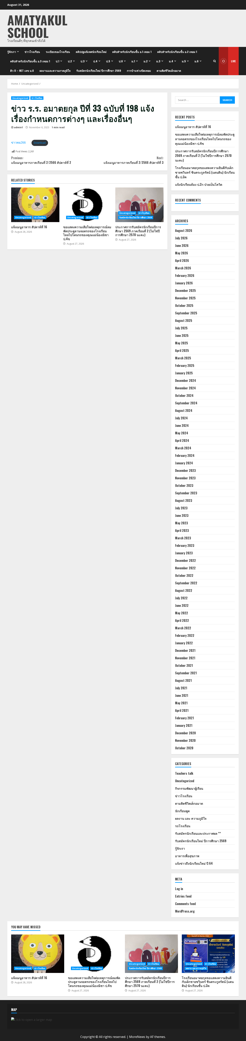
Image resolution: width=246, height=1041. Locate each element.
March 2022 (183, 628)
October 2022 (184, 575)
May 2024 (181, 433)
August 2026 (183, 230)
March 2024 (183, 448)
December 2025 (185, 290)
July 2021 (181, 688)
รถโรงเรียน (182, 826)
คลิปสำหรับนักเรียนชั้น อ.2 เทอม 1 (177, 52)
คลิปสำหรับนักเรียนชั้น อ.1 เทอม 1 (131, 52)
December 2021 (185, 650)
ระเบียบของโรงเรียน (58, 52)
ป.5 (108, 61)
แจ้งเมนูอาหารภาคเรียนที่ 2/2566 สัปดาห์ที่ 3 (133, 160)
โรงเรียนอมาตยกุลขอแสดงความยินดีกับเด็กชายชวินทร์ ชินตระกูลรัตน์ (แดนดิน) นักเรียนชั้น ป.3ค (205, 172)
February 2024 (184, 455)
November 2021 (185, 658)
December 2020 (185, 733)
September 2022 (186, 583)
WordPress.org (185, 911)
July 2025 (181, 328)
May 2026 (181, 253)
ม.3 (158, 61)
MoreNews (137, 1037)
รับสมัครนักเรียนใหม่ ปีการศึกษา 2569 (98, 70)
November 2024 (185, 388)
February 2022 (184, 635)
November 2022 (185, 568)
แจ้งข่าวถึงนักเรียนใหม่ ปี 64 (194, 863)
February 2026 (184, 275)
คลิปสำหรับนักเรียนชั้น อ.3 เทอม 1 (30, 61)
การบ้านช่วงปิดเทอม (139, 70)
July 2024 (181, 418)
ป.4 (95, 61)
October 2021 (184, 665)
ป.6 (121, 61)
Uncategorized (20, 98)
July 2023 (181, 508)
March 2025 (183, 358)
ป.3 (83, 61)
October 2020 (184, 748)
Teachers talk (184, 773)
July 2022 (181, 598)
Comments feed (185, 903)
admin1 (18, 127)
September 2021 (186, 673)
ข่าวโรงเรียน (32, 52)
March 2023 (183, 538)
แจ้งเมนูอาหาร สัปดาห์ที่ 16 (35, 204)
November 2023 (185, 478)
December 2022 (185, 560)
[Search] (214, 61)
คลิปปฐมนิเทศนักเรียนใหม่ (91, 52)
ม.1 (133, 61)
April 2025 (182, 350)
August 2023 (183, 500)
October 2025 (184, 305)
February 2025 (184, 365)
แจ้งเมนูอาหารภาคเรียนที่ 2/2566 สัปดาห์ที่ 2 (41, 160)
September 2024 (186, 403)
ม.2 (146, 61)
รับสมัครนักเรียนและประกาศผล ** (198, 833)
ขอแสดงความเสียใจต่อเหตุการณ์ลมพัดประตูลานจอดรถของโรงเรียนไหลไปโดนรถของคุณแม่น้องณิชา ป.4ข (87, 204)
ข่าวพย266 (18, 142)
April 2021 (182, 710)
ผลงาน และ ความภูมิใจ (190, 818)
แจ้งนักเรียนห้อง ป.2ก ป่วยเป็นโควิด (198, 184)
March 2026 (183, 268)
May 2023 (181, 523)
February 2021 (184, 718)
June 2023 (182, 515)
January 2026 (184, 283)
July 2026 (181, 238)
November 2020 (185, 740)
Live (233, 61)
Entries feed (183, 896)
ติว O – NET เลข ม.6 (22, 70)
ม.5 (184, 61)
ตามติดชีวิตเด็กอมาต (169, 70)
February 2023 (184, 545)
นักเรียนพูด (182, 811)
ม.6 (196, 61)
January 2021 (183, 725)
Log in (179, 888)
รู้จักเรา (11, 52)
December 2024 (185, 380)
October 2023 (184, 485)
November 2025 (185, 298)
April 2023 (182, 530)
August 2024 (183, 410)
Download (40, 142)
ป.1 (57, 61)
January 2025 (184, 373)
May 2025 (181, 343)
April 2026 (182, 260)
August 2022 (183, 590)
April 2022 (182, 620)
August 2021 (183, 680)
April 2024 (182, 440)
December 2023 (185, 470)
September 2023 (186, 493)
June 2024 (182, 425)
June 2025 (182, 335)
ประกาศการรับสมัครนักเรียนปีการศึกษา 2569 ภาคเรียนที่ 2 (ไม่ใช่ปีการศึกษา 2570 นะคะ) (139, 204)
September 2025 (186, 313)
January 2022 (184, 643)
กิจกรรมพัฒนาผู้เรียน (189, 788)
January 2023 (184, 553)
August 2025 (183, 320)
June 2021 (181, 695)
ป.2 (70, 61)
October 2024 (184, 395)
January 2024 (184, 463)
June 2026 (182, 245)
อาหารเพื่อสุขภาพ (187, 856)
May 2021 (181, 703)
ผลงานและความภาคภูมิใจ (55, 70)
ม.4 (171, 61)
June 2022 (182, 605)
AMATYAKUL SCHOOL (37, 26)
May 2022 (181, 613)
